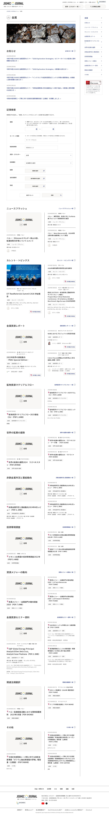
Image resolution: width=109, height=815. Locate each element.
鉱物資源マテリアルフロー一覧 (64, 385)
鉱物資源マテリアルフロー (19, 420)
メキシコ (23, 553)
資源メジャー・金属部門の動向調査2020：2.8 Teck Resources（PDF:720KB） (60, 582)
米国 (62, 532)
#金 (10, 247)
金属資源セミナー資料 (17, 657)
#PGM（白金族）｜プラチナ (14, 518)
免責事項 (19, 809)
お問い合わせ (92, 2)
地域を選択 (35, 186)
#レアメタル (57, 418)
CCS (55, 789)
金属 (8, 244)
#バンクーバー (56, 366)
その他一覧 (70, 727)
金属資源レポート (16, 363)
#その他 (14, 247)
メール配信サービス (82, 2)
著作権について (29, 809)
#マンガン (58, 309)
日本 (36, 644)
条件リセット (29, 195)
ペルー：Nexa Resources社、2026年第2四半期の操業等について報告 (61, 234)
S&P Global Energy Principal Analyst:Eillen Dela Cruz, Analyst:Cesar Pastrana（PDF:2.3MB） (23, 651)
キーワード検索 (14, 136)
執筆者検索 (13, 147)
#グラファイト (16, 368)
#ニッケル (9, 304)
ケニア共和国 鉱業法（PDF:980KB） (62, 704)
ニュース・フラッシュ (17, 244)
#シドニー (55, 340)
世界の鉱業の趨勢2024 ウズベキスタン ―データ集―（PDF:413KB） (61, 441)
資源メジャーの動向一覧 (66, 572)
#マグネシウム (51, 309)
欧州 (18, 289)
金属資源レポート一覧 (66, 326)
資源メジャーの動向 (17, 608)
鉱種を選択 (35, 171)
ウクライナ (24, 352)
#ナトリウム (65, 307)
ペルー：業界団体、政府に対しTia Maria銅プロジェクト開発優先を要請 (61, 217)
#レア (20, 304)
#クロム (50, 401)
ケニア (65, 701)
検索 (52, 195)
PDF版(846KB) (70, 282)
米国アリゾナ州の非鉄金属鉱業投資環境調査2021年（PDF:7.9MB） (61, 550)
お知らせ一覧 (69, 51)
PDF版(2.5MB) (35, 375)
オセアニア (30, 352)
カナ (67, 289)
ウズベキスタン (25, 459)
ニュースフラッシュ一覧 (66, 208)
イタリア (24, 289)
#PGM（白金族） (30, 516)
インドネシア (24, 644)
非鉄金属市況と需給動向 (18, 513)
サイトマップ (89, 809)
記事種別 (12, 162)
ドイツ (29, 289)
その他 (13, 766)
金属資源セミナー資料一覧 (65, 617)
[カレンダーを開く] (36, 129)
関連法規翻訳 (15, 718)
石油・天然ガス (39, 789)
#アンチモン (16, 303)
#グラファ (20, 662)
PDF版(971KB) (70, 347)
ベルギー (19, 290)
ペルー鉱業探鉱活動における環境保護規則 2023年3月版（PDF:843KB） (24, 713)
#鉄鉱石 (55, 225)
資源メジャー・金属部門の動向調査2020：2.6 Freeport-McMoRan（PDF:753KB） (60, 598)
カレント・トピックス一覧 (65, 260)
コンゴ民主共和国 (68, 687)
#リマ (17, 247)
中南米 (18, 235)
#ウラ (22, 368)
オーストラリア (21, 354)
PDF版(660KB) (70, 374)
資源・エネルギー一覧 (71, 6)
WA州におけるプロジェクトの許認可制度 (61, 334)
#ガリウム (29, 303)
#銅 (7, 247)
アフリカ (60, 687)
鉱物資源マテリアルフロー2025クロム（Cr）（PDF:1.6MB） (61, 394)
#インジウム (23, 303)
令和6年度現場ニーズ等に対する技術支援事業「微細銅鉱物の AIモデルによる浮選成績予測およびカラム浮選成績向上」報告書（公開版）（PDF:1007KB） (61, 759)
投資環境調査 (15, 563)
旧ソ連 (18, 352)
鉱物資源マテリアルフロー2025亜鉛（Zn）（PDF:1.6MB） (22, 415)
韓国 (63, 353)
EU (20, 289)
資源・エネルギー (15, 154)
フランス (34, 289)
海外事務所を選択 (35, 178)
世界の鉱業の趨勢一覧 (66, 432)
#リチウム (15, 304)
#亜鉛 (54, 241)
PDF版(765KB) (70, 316)
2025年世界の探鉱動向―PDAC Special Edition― (18, 358)
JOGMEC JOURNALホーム (13, 11)
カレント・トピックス (17, 300)
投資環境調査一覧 (68, 527)
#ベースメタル (13, 366)
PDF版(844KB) (35, 312)
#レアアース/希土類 (12, 662)
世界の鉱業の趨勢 (16, 468)
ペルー (23, 235)
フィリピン (20, 645)
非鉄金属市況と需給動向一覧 (64, 478)
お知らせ (87, 23)
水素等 (49, 789)
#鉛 (51, 241)
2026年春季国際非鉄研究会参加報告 (60, 268)
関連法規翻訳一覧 (68, 682)
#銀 (51, 225)
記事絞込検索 (96, 6)
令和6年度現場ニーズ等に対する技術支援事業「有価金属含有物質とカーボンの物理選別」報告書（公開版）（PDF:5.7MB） (61, 738)
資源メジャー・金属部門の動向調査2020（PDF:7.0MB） (22, 603)
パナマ (60, 355)
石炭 (73, 789)
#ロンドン (65, 274)
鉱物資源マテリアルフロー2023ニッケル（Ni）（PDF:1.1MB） (61, 410)
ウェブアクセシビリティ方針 (55, 809)
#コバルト (35, 303)
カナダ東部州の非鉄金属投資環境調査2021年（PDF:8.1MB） (61, 536)
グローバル (61, 265)
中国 (63, 288)
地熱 (61, 789)
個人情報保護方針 (40, 809)
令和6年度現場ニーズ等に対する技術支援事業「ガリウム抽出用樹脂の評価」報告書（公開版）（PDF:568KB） (24, 759)
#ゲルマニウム (57, 307)
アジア (59, 288)
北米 (64, 289)
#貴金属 (22, 366)
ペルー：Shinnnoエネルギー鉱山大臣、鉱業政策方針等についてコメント (23, 239)
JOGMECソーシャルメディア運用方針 (74, 809)
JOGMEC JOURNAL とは (69, 2)
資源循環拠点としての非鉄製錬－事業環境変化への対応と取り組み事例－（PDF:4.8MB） (61, 651)
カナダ (67, 355)
